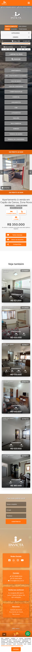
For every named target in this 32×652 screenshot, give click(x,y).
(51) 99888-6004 (9, 7)
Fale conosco (16, 614)
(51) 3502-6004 (25, 7)
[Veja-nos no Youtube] (22, 560)
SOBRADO (16, 129)
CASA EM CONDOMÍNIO (16, 86)
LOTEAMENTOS (16, 113)
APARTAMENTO (16, 70)
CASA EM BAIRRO (16, 81)
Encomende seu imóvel (16, 612)
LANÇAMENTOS (16, 102)
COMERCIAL (16, 97)
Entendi (16, 649)
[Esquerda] (2, 172)
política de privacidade (7, 645)
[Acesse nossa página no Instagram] (18, 560)
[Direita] (30, 172)
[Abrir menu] (29, 2)
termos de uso (19, 645)
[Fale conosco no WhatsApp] (14, 560)
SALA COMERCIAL (16, 123)
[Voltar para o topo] (4, 634)
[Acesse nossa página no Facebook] (9, 560)
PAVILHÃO (16, 118)
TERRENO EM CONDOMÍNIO (16, 139)
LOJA (16, 107)
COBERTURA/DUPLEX (16, 91)
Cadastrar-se (16, 521)
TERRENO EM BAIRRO (16, 134)
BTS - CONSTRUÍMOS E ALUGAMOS (16, 76)
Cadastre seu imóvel (16, 609)
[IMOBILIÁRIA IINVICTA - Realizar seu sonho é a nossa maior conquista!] (16, 16)
